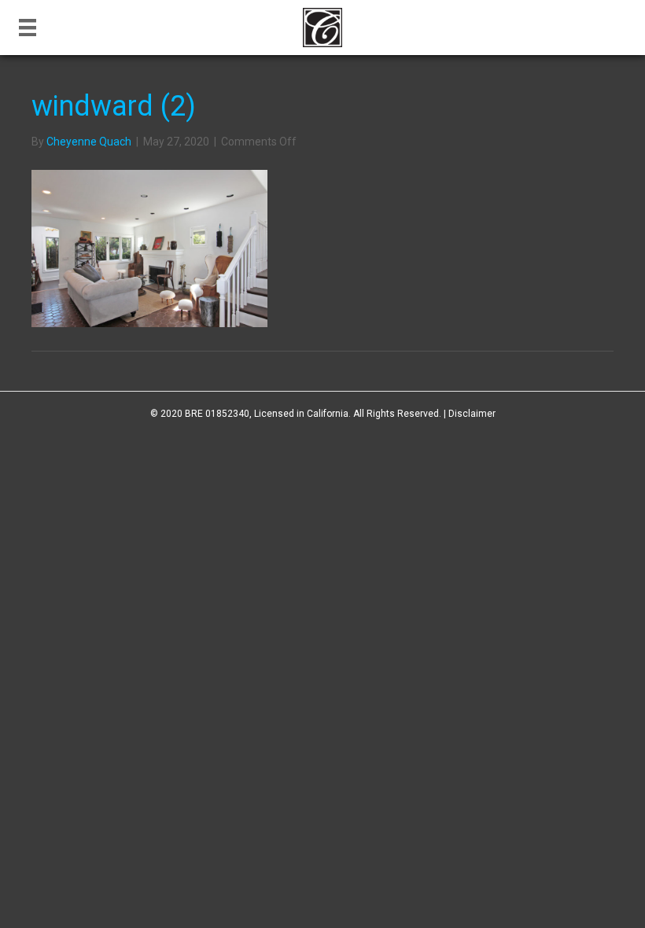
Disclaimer (472, 413)
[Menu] (27, 27)
